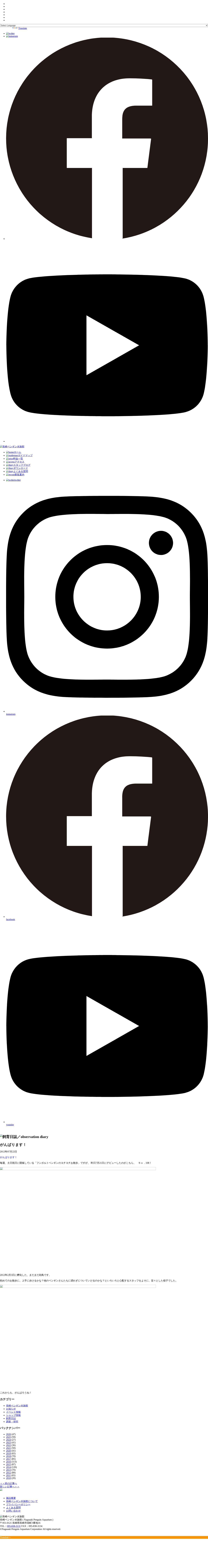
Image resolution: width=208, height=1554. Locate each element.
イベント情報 (13, 1412)
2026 (8, 1434)
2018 (8, 1456)
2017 (8, 1459)
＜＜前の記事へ (8, 1483)
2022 (8, 1445)
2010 (8, 1478)
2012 (8, 1472)
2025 (8, 1437)
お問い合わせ (13, 1511)
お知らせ (11, 1409)
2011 (8, 1475)
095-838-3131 (14, 1526)
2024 (8, 1439)
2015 (8, 1464)
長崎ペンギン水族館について (22, 1501)
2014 (8, 1467)
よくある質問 (13, 1507)
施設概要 (11, 1498)
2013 (8, 1470)
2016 (8, 1461)
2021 (8, 1448)
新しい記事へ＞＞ (9, 1486)
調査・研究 (12, 1421)
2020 (8, 1450)
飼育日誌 (11, 1418)
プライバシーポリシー (18, 1504)
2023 (8, 1442)
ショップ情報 (13, 1415)
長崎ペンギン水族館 (17, 1405)
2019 (8, 1453)
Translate (22, 28)
